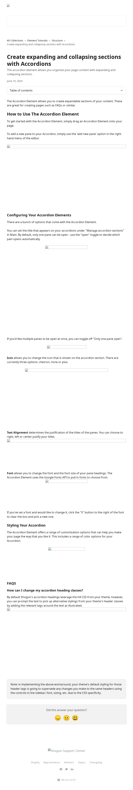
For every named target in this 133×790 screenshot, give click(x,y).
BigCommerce (52, 762)
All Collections (15, 40)
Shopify (35, 762)
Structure (57, 40)
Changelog (96, 762)
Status (120, 5)
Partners (69, 762)
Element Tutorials (37, 40)
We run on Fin (68, 779)
